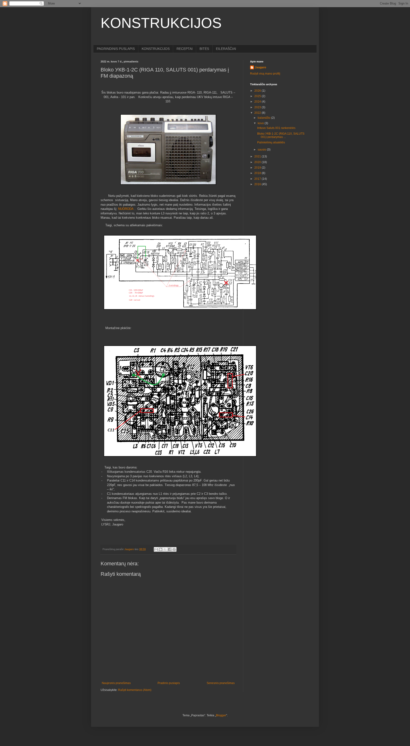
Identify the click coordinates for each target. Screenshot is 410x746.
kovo (261, 123)
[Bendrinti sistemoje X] (165, 549)
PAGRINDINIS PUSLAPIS (116, 49)
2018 (258, 173)
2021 (258, 156)
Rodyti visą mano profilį (265, 73)
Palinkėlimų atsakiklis (271, 142)
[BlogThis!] (160, 549)
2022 (258, 112)
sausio (262, 149)
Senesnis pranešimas (221, 683)
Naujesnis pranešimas (116, 683)
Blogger (221, 715)
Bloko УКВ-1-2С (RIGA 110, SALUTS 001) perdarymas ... (280, 135)
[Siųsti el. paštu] (156, 549)
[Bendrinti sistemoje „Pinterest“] (174, 549)
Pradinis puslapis (169, 683)
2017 (258, 178)
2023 (258, 107)
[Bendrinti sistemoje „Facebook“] (169, 549)
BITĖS (204, 49)
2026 (258, 90)
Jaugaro (260, 67)
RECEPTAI (185, 49)
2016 (258, 184)
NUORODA (126, 209)
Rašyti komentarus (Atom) (134, 690)
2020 (258, 162)
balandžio (264, 117)
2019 (258, 167)
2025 (258, 96)
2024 (258, 101)
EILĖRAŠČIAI (226, 49)
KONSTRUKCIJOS (161, 23)
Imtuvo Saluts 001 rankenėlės (276, 128)
